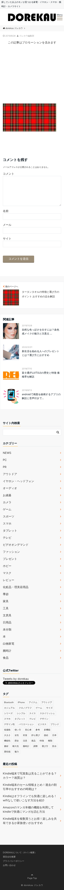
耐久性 (15, 746)
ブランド (54, 724)
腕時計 (7, 650)
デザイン (44, 718)
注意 (25, 740)
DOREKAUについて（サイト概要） (20, 852)
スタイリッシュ (47, 713)
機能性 (7, 740)
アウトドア (10, 474)
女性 (17, 735)
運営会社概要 (9, 856)
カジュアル (9, 707)
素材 (6, 746)
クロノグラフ (25, 707)
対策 (25, 735)
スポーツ (8, 516)
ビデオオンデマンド (15, 544)
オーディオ (10, 488)
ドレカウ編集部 (26, 35)
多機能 (47, 729)
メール (7, 224)
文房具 (7, 615)
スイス (32, 713)
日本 (54, 735)
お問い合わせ (9, 865)
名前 (6, 211)
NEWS (7, 453)
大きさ (7, 735)
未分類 (7, 629)
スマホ (7, 523)
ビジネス (42, 724)
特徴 (42, 740)
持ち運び (35, 735)
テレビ (7, 537)
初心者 (28, 729)
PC (5, 460)
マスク (7, 573)
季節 (6, 594)
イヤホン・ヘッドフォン (18, 481)
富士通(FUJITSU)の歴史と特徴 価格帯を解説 (41, 374)
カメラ (7, 502)
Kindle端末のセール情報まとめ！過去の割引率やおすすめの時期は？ (30, 787)
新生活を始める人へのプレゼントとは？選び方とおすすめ (40, 353)
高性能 (7, 751)
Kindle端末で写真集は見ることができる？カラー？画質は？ (30, 775)
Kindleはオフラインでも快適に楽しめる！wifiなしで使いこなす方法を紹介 (30, 798)
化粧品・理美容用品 (15, 587)
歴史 (17, 740)
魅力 (17, 751)
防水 (54, 746)
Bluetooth (9, 702)
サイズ (49, 707)
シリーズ (8, 713)
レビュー (8, 580)
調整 (35, 746)
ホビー (7, 566)
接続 (46, 735)
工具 (6, 608)
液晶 (33, 740)
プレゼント (10, 559)
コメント (8, 173)
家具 (6, 601)
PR (4, 467)
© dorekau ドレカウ (32, 885)
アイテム (33, 702)
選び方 (45, 746)
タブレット (10, 530)
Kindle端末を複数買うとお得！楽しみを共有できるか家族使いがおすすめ (30, 821)
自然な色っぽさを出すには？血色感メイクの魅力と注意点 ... (40, 331)
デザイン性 (9, 724)
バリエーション (26, 724)
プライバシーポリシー (13, 861)
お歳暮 (7, 495)
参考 (38, 729)
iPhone (21, 702)
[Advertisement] (32, 77)
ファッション (11, 551)
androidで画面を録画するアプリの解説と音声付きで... (41, 396)
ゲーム (7, 509)
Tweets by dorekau (16, 678)
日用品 (7, 622)
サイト (7, 238)
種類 (50, 740)
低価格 (7, 729)
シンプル (21, 713)
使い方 (18, 729)
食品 (6, 657)
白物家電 (8, 643)
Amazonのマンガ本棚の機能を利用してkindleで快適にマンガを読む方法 (28, 809)
